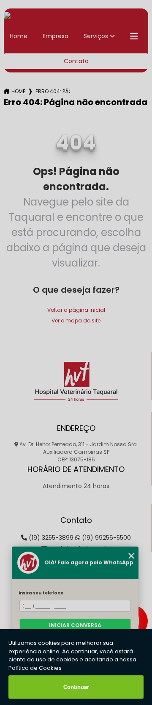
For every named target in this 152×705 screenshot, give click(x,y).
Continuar (76, 687)
